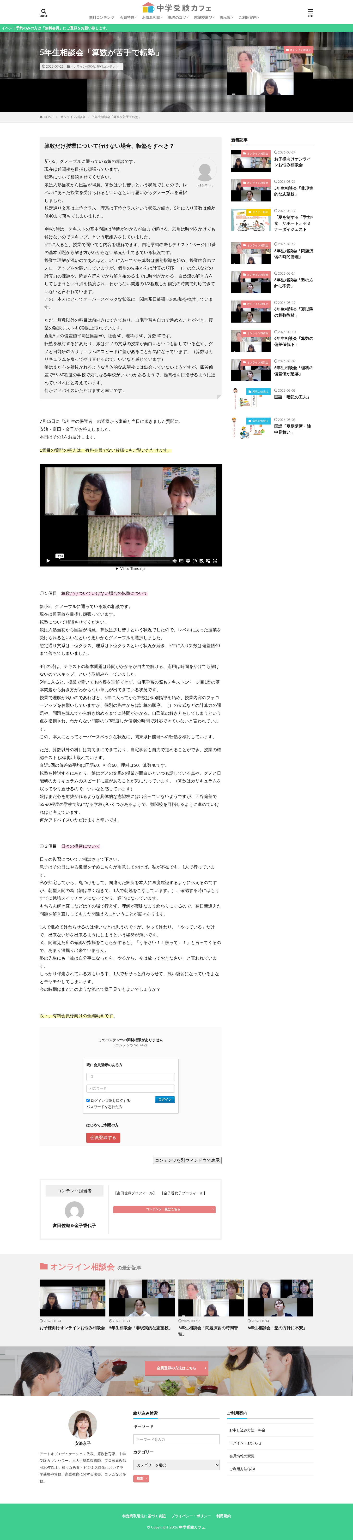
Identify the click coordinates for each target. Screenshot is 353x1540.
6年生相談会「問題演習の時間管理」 (293, 253)
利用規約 (223, 1516)
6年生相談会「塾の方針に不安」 (293, 282)
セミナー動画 (260, 211)
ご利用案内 (248, 17)
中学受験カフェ (192, 1527)
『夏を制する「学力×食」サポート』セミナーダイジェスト (293, 223)
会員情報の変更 (242, 1456)
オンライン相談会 (82, 66)
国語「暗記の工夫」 (292, 397)
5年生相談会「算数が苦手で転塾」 (117, 117)
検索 (140, 1478)
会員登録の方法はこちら (176, 1368)
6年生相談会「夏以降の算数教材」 (293, 312)
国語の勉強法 (260, 391)
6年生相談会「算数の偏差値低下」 (293, 341)
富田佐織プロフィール (135, 1193)
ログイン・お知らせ (245, 1443)
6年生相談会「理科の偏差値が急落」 (293, 370)
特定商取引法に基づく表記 (144, 1516)
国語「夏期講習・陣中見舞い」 (292, 429)
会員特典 (127, 17)
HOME (48, 117)
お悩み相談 (151, 17)
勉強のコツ (177, 17)
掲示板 (225, 17)
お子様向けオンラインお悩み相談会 (292, 162)
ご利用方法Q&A (242, 1469)
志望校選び (203, 17)
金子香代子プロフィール (183, 1193)
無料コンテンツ (101, 17)
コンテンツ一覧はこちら (163, 1209)
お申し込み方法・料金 (247, 1430)
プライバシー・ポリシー (191, 1516)
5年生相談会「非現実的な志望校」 (293, 191)
